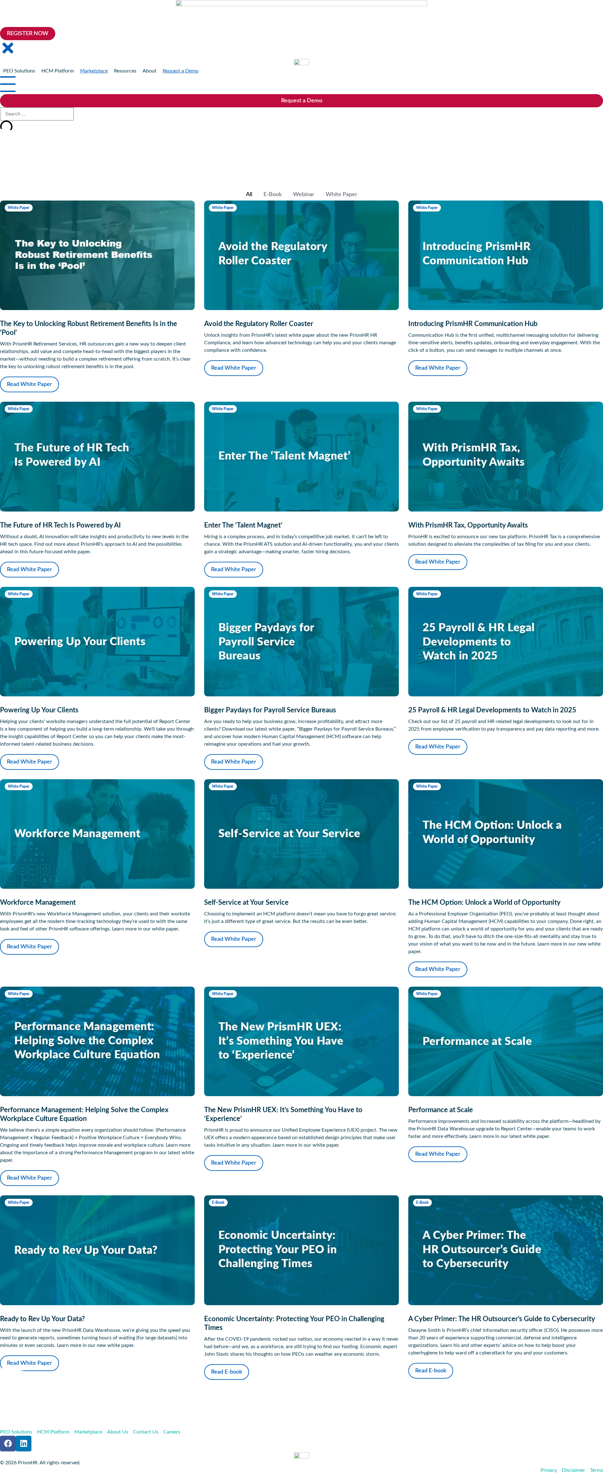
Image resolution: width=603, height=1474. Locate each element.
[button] (19, 71)
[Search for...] (37, 114)
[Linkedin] (23, 1443)
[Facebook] (8, 1443)
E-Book (272, 194)
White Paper (341, 194)
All (249, 194)
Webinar (303, 194)
